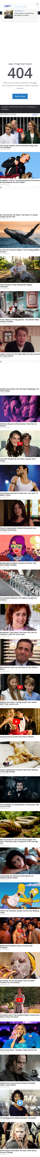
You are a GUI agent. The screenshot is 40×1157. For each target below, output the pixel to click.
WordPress (5, 109)
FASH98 (15, 107)
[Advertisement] (20, 36)
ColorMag (30, 107)
